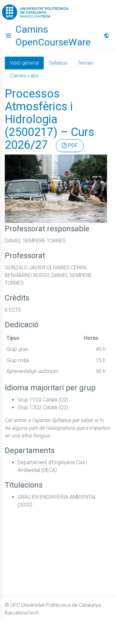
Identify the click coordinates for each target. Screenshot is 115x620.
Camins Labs (24, 76)
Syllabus (58, 63)
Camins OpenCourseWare (53, 36)
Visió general (24, 63)
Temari (85, 63)
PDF (72, 145)
